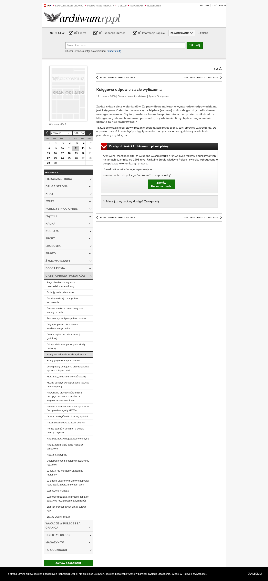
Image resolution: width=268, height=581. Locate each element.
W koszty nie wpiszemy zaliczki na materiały (65, 472)
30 (55, 163)
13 (83, 148)
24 (62, 158)
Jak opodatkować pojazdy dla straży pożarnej (66, 346)
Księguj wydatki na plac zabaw (63, 360)
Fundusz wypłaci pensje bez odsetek (66, 318)
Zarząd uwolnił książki (58, 516)
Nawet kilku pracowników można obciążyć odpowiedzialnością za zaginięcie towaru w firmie (64, 396)
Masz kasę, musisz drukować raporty (66, 376)
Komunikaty (136, 6)
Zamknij (255, 574)
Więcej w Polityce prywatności (189, 573)
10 (62, 148)
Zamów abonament (68, 562)
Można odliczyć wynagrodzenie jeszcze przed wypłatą (68, 384)
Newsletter (154, 6)
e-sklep (122, 6)
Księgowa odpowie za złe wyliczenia (66, 354)
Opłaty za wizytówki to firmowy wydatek (67, 416)
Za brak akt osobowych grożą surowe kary (67, 508)
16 (55, 153)
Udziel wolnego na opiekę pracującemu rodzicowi (68, 462)
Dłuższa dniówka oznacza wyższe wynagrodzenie (65, 310)
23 (55, 158)
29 (48, 163)
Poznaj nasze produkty (100, 6)
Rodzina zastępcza (57, 454)
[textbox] (125, 45)
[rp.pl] (47, 5)
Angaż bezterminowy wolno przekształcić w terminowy (61, 284)
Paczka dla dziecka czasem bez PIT (66, 422)
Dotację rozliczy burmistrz (60, 292)
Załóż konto (219, 6)
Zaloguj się (132, 201)
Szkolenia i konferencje (69, 6)
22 (48, 158)
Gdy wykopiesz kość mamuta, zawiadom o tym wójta (62, 326)
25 (69, 158)
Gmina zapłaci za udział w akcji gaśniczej (63, 336)
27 (83, 158)
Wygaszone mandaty (58, 490)
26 (76, 158)
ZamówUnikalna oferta (161, 184)
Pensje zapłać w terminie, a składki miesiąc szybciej (65, 430)
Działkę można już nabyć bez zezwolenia (62, 300)
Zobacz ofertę (114, 51)
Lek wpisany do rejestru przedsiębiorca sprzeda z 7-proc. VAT (68, 368)
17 (62, 153)
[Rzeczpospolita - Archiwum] (82, 18)
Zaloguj (204, 6)
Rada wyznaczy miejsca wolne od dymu (68, 438)
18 (69, 153)
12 (76, 148)
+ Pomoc (203, 33)
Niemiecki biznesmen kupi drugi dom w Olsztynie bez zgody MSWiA (68, 408)
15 (48, 153)
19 (76, 153)
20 (83, 153)
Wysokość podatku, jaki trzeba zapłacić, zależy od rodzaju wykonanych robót (68, 498)
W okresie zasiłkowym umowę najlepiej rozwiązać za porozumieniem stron (68, 482)
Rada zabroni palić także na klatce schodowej (65, 446)
